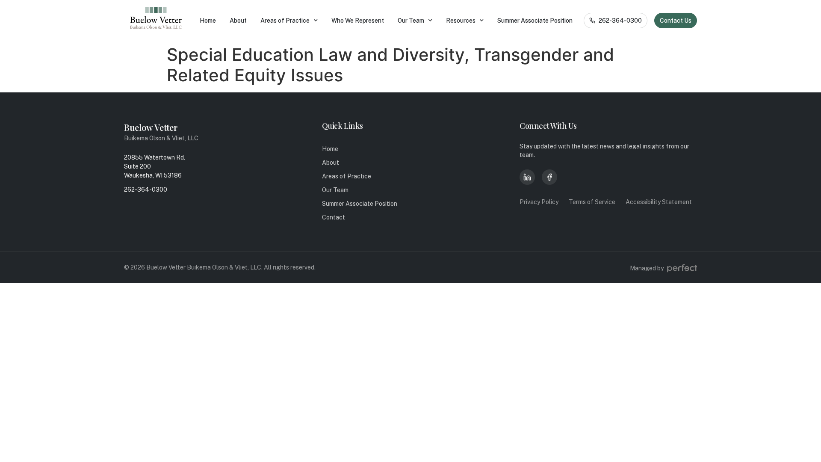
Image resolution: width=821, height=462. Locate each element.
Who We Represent (357, 20)
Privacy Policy (539, 201)
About (238, 20)
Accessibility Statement (659, 201)
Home (208, 20)
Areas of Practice (285, 20)
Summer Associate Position (535, 20)
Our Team (411, 20)
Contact (333, 217)
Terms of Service (592, 201)
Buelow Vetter (151, 127)
